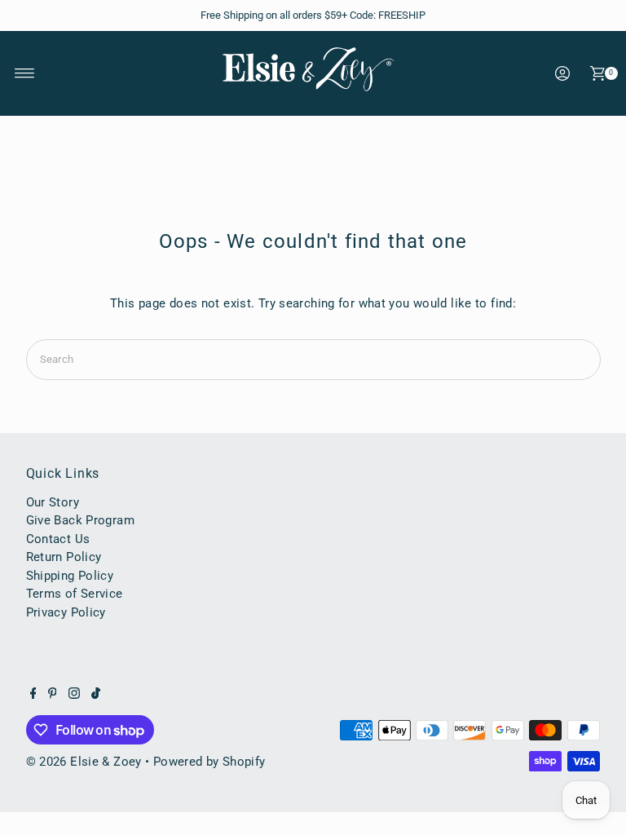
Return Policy (64, 557)
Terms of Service (74, 593)
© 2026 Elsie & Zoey (84, 761)
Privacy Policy (66, 612)
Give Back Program (80, 520)
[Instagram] (74, 695)
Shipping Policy (70, 575)
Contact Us (58, 539)
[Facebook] (33, 695)
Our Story (52, 502)
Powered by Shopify (209, 761)
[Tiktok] (95, 695)
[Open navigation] (24, 73)
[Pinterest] (52, 695)
